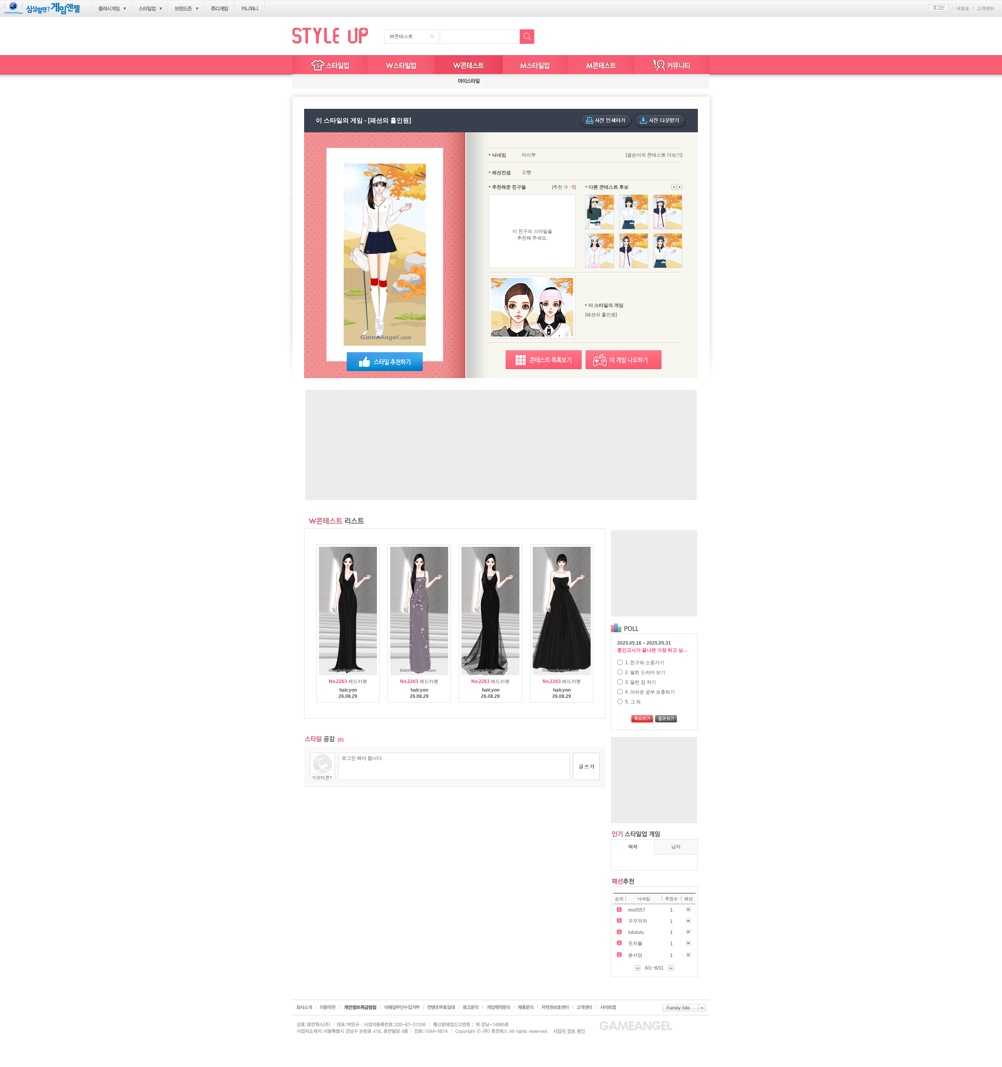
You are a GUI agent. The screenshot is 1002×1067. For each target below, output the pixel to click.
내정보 (962, 8)
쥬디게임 (220, 8)
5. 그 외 (632, 702)
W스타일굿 (469, 65)
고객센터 (985, 8)
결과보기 (666, 719)
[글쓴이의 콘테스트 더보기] (654, 155)
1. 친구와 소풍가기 (644, 662)
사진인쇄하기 (606, 121)
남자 (676, 846)
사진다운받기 (660, 121)
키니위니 (250, 8)
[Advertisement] (501, 445)
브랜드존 (183, 8)
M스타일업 (535, 65)
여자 (633, 846)
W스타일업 (401, 65)
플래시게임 (109, 8)
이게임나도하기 (623, 359)
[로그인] (938, 7)
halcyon (348, 690)
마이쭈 (529, 155)
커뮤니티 (672, 65)
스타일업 (147, 8)
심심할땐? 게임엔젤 (41, 8)
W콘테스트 (401, 36)
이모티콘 (321, 777)
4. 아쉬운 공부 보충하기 (649, 692)
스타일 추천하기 (385, 361)
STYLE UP (330, 35)
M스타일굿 (601, 65)
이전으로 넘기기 (679, 186)
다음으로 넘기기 (674, 186)
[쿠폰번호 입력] (321, 81)
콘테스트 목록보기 (544, 359)
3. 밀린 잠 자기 (640, 682)
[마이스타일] (469, 81)
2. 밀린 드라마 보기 (644, 672)
